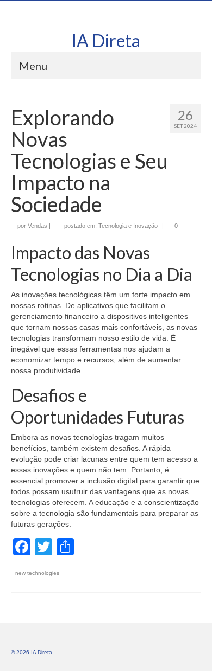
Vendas (37, 225)
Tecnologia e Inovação (128, 225)
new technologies (37, 573)
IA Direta (106, 40)
